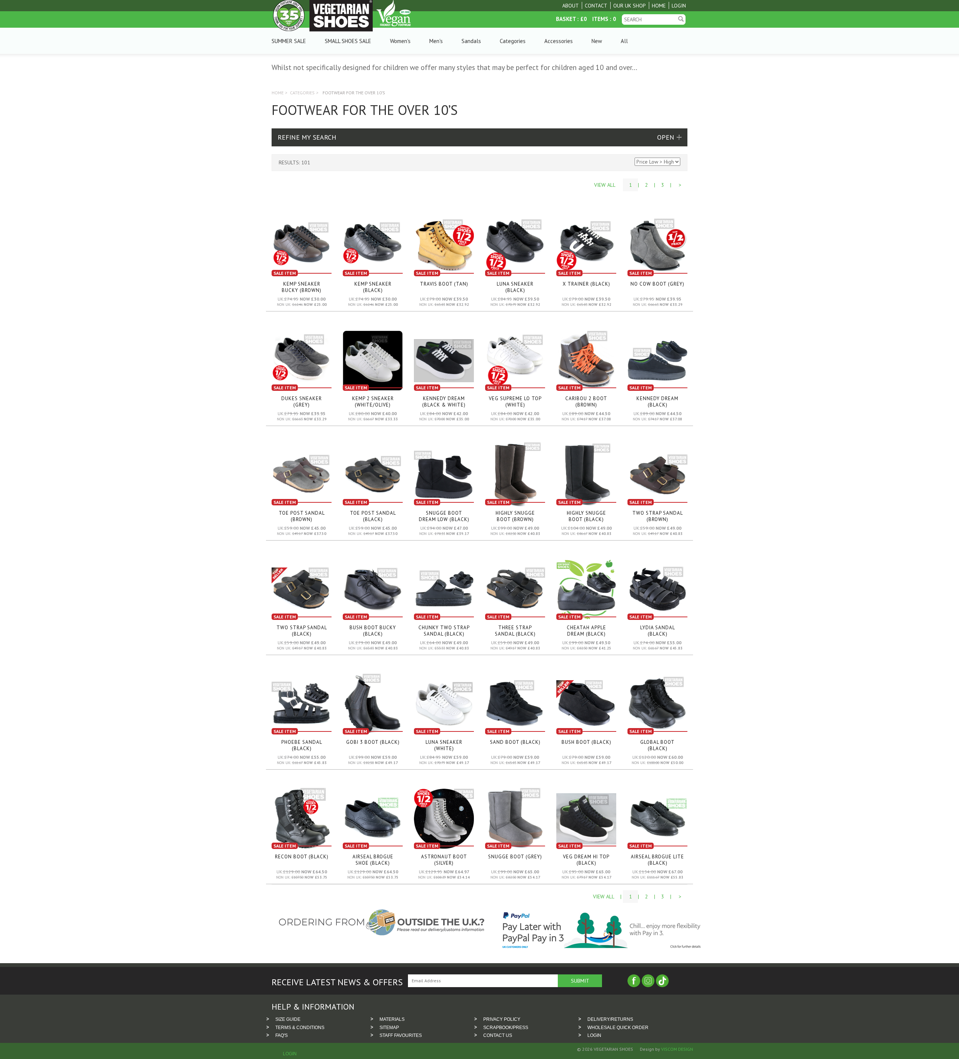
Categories (513, 41)
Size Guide (287, 1019)
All (624, 41)
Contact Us (497, 1035)
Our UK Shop (629, 5)
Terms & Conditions (299, 1027)
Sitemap (389, 1027)
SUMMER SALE (289, 41)
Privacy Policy (501, 1019)
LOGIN (594, 1035)
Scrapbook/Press (505, 1027)
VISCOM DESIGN (676, 1049)
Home (659, 5)
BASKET (566, 18)
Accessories (558, 41)
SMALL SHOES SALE (348, 41)
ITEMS (600, 18)
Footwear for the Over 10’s (354, 92)
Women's (400, 41)
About (570, 5)
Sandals (471, 41)
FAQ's (281, 1035)
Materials (392, 1019)
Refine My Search (307, 137)
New (597, 41)
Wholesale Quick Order (617, 1027)
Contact (596, 5)
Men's (436, 41)
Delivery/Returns (610, 1019)
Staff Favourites (400, 1035)
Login (679, 5)
